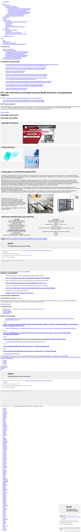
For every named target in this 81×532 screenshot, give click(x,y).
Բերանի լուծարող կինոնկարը (20, 357)
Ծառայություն (7, 20)
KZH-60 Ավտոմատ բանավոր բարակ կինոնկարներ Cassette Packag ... (27, 283)
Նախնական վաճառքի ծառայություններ (16, 21)
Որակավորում (9, 25)
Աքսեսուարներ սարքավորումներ (14, 15)
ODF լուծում (6, 17)
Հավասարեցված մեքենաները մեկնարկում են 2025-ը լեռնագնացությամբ (26, 346)
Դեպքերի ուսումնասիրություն (14, 32)
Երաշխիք (8, 24)
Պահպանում (9, 23)
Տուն (4, 3)
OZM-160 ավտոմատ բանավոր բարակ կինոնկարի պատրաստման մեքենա (25, 69)
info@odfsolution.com (7, 312)
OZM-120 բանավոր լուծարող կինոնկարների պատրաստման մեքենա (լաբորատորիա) (28, 82)
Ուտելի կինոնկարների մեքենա (36, 357)
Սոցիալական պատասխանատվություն (16, 33)
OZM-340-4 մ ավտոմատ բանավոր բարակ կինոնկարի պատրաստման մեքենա (26, 75)
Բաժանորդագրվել (5, 304)
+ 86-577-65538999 (7, 311)
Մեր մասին (6, 29)
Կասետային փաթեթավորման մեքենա (18, 13)
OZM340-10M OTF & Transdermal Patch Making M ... (20, 293)
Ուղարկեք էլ (4, 367)
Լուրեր (5, 19)
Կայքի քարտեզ (57, 355)
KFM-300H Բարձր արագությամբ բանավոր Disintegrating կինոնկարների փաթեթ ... (26, 65)
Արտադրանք (6, 5)
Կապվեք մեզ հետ (7, 36)
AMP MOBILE (64, 355)
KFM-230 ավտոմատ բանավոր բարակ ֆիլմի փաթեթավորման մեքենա (24, 85)
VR (6, 35)
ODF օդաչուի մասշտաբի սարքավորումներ (19, 8)
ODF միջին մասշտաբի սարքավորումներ (19, 9)
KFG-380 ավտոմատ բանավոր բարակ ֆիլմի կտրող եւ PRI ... (21, 79)
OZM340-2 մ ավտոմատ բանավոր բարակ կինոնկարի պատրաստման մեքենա (26, 238)
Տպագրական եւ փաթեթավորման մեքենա (19, 12)
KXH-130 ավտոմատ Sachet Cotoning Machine (16, 89)
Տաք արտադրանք (47, 355)
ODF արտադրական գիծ (12, 7)
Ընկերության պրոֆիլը (11, 30)
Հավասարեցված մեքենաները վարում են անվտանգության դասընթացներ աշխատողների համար (34, 339)
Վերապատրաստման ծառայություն (15, 26)
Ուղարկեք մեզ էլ (5, 112)
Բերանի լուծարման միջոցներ (68, 357)
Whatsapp (2, 368)
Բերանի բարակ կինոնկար (52, 357)
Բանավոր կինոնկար (6, 357)
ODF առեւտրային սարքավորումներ (17, 11)
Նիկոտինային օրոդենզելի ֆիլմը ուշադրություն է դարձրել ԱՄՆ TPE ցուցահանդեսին (29, 351)
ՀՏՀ (7, 27)
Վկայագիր (8, 31)
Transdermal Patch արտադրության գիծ (15, 14)
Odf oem (5, 18)
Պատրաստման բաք (11, 6)
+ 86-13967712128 (7, 310)
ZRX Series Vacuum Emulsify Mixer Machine (15, 72)
